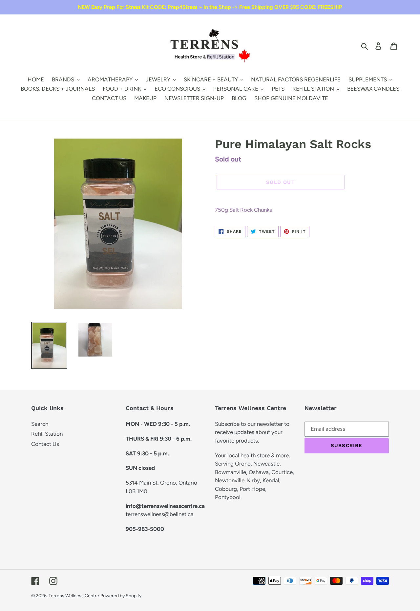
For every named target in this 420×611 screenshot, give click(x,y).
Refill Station (47, 433)
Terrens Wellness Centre (74, 596)
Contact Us (45, 444)
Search (39, 424)
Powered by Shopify (120, 596)
